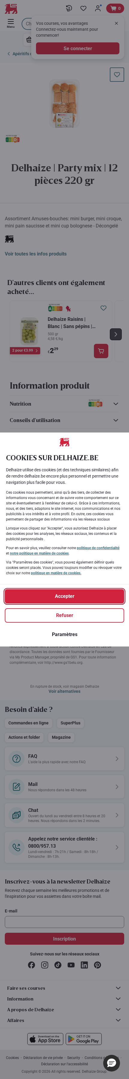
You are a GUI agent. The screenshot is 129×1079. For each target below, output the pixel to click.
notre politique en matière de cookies (39, 553)
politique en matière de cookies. (56, 573)
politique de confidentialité (98, 548)
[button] (111, 1063)
